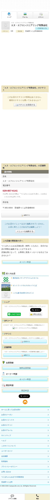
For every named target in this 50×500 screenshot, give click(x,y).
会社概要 (4, 456)
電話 (37, 498)
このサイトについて (8, 446)
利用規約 (4, 461)
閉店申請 (25, 391)
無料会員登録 (25, 368)
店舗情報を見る (42, 28)
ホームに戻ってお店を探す (11, 410)
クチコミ (41, 17)
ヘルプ (3, 441)
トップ (9, 17)
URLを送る (36, 314)
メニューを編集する (25, 231)
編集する (26, 215)
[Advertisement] (25, 59)
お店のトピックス (7, 420)
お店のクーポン (7, 415)
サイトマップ (6, 435)
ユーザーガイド (7, 451)
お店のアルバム (7, 430)
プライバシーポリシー (9, 467)
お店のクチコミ (7, 425)
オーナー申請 (25, 262)
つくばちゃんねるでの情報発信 (12, 477)
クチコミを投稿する (26, 105)
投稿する (26, 341)
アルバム (25, 17)
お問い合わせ (6, 472)
